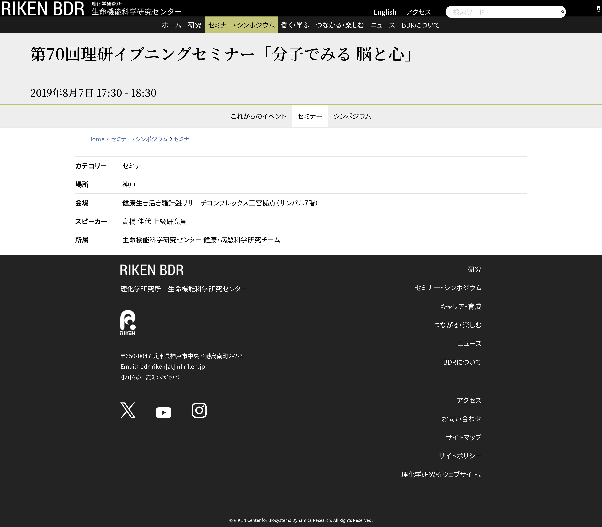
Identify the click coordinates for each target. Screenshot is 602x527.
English (385, 11)
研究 (195, 24)
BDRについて (421, 24)
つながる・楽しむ (340, 24)
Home (96, 139)
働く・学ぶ (295, 24)
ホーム (171, 24)
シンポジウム (352, 116)
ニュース (383, 24)
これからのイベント (258, 116)
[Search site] (563, 11)
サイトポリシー (460, 455)
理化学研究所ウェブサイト (439, 474)
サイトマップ (464, 437)
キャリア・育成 (461, 306)
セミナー (309, 116)
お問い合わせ (462, 418)
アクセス (418, 11)
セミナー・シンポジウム (241, 24)
